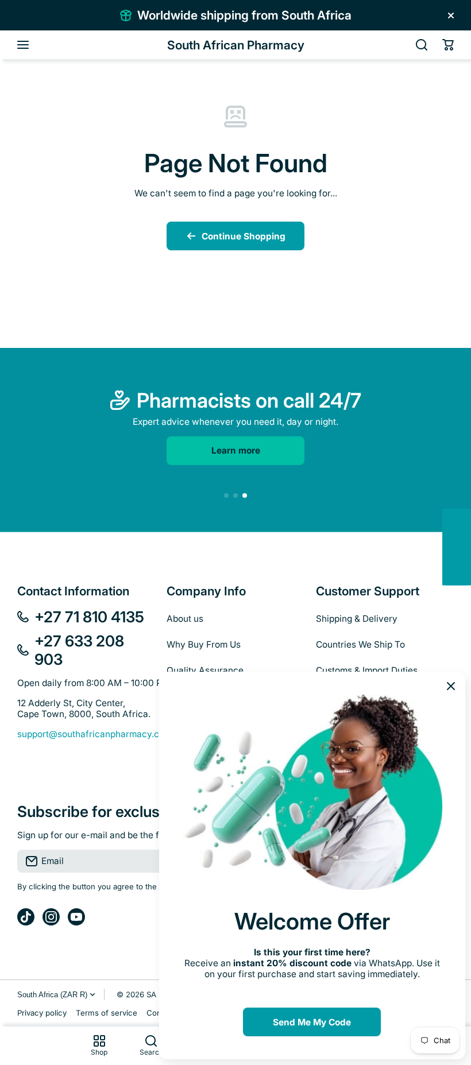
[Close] (450, 15)
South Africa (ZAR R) (52, 994)
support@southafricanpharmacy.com (94, 734)
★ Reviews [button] (465, 547)
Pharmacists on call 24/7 (249, 400)
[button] (448, 45)
